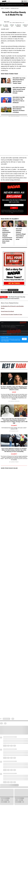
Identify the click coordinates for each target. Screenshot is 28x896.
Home (2, 8)
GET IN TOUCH (14, 283)
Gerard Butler (14, 8)
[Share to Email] (25, 25)
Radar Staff (6, 21)
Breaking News (18, 292)
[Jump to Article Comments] (1, 25)
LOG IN (25, 1)
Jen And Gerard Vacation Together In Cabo (11, 314)
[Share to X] (12, 25)
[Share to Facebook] (6, 25)
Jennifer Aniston (6, 292)
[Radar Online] (4, 1)
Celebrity (7, 8)
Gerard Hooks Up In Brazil (7, 311)
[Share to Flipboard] (18, 25)
